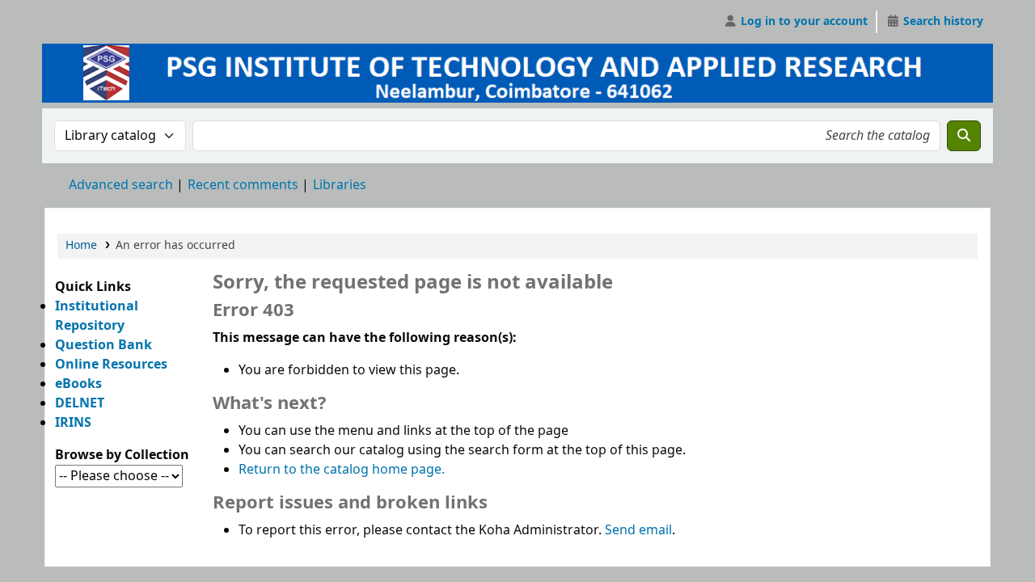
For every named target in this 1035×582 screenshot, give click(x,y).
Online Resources (111, 364)
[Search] (964, 135)
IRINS (73, 422)
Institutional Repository (96, 316)
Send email (638, 530)
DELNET (79, 403)
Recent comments (243, 185)
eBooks (78, 384)
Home (81, 245)
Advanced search (121, 185)
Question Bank (103, 345)
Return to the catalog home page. (342, 469)
